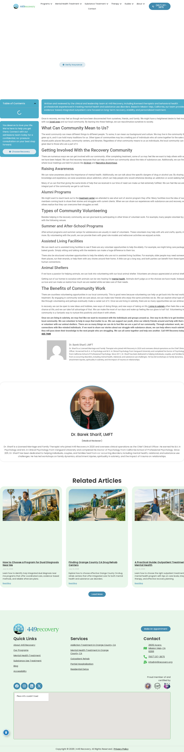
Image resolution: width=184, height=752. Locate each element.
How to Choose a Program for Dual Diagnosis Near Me (31, 564)
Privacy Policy (121, 749)
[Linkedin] (31, 686)
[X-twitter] (39, 686)
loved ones (54, 122)
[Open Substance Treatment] (107, 3)
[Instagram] (24, 686)
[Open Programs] (51, 3)
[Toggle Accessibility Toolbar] (6, 732)
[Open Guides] (133, 3)
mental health (118, 279)
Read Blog (7, 583)
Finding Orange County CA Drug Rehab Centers (93, 564)
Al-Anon (87, 163)
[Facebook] (16, 686)
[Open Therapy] (121, 3)
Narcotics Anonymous (106, 163)
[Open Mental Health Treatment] (81, 3)
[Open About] (144, 3)
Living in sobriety (156, 306)
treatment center (87, 198)
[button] (35, 103)
